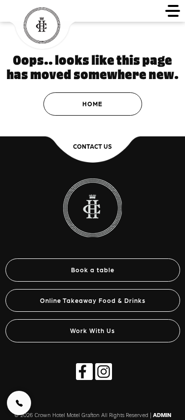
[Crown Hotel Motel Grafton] (92, 202)
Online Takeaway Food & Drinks (93, 300)
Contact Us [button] (92, 146)
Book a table (92, 269)
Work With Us (92, 330)
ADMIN (162, 415)
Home (92, 103)
